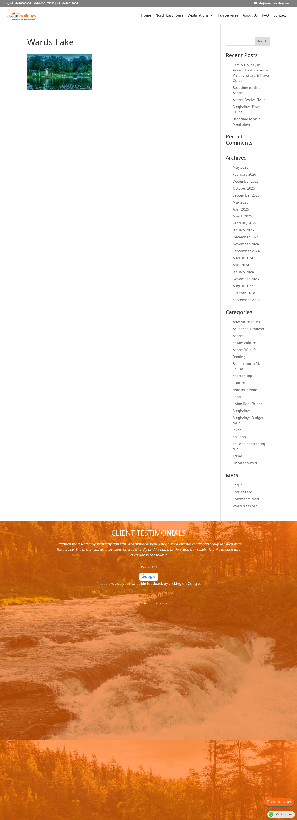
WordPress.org (245, 506)
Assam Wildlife (245, 349)
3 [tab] (146, 605)
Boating (239, 356)
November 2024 (246, 244)
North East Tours (169, 15)
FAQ (265, 15)
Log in (238, 485)
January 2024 (243, 272)
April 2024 (241, 265)
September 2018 (246, 299)
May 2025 (240, 202)
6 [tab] (159, 605)
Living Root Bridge (248, 403)
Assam (238, 335)
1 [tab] (138, 605)
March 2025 (242, 216)
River (237, 430)
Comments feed (246, 499)
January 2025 (243, 230)
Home (146, 15)
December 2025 (246, 181)
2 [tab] (142, 605)
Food (237, 396)
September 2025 (246, 195)
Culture (239, 382)
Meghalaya (242, 410)
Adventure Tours (246, 321)
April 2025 (241, 209)
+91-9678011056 (67, 3)
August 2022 (243, 286)
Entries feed (242, 492)
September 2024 (246, 251)
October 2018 (244, 292)
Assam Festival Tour (249, 99)
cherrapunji (242, 375)
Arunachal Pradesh (248, 328)
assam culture (244, 342)
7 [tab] (163, 605)
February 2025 (244, 223)
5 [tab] (154, 605)
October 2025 (244, 188)
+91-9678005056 (20, 3)
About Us (250, 15)
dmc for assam (245, 389)
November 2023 (246, 279)
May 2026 (240, 167)
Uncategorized (245, 463)
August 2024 (243, 258)
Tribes (238, 456)
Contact (279, 15)
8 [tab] (167, 605)
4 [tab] (150, 605)
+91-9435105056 (44, 3)
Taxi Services (228, 15)
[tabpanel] (148, 565)
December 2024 (246, 237)
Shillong (239, 437)
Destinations (198, 15)
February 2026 (244, 174)
